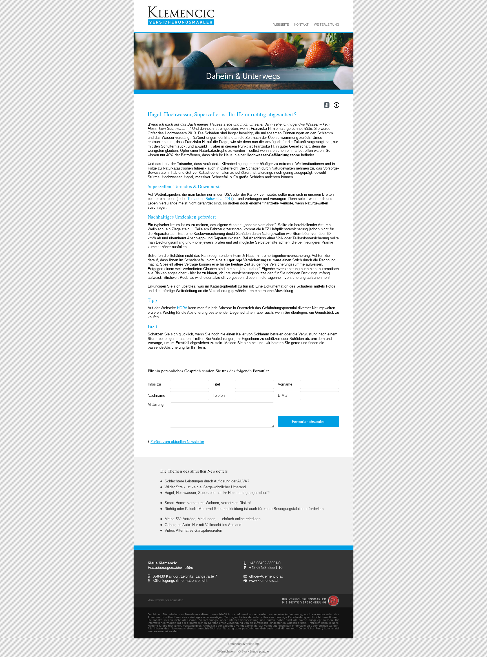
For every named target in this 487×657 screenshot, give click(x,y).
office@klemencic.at (266, 576)
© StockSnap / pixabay (254, 651)
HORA (182, 308)
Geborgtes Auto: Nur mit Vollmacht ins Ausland (203, 525)
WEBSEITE (281, 24)
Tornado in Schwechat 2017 (210, 199)
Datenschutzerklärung (243, 643)
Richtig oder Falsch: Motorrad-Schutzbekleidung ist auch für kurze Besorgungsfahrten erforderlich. (245, 509)
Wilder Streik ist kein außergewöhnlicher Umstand (205, 487)
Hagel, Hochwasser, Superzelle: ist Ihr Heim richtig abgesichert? (217, 493)
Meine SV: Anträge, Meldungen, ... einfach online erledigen (212, 519)
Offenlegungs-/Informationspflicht (180, 580)
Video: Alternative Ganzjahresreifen (193, 530)
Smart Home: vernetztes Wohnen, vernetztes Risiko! (208, 503)
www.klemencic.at (263, 580)
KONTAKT (301, 24)
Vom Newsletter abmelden (165, 600)
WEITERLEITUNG (326, 24)
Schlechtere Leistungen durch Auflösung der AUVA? (207, 481)
